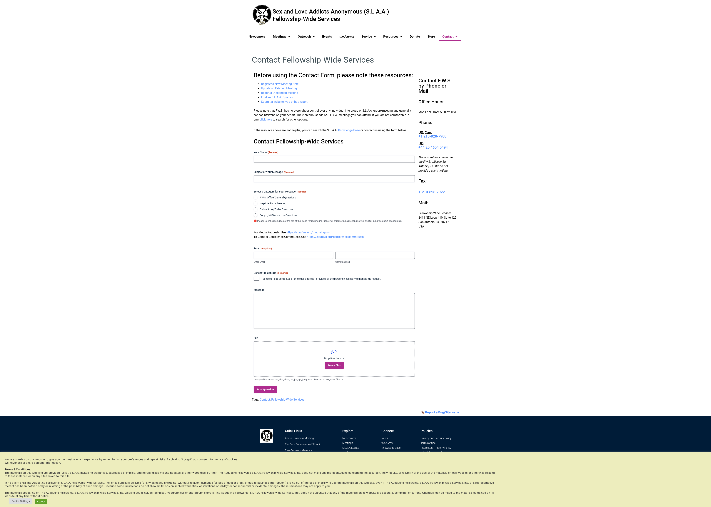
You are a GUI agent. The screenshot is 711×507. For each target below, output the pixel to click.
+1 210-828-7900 (432, 136)
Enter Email (259, 261)
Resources (390, 36)
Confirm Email (342, 261)
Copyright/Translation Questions (278, 215)
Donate (415, 36)
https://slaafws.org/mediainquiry (308, 232)
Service (366, 36)
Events (327, 36)
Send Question (265, 389)
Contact (448, 36)
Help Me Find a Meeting (273, 203)
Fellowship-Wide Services (287, 399)
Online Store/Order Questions (276, 209)
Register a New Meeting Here (279, 84)
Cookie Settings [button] (20, 501)
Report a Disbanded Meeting (279, 93)
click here (266, 119)
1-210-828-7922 (431, 192)
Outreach (304, 36)
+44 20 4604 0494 (433, 147)
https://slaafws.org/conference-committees (335, 237)
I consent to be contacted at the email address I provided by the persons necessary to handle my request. (321, 278)
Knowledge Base (349, 130)
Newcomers (257, 36)
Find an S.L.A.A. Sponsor (277, 97)
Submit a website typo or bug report (284, 101)
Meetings (279, 36)
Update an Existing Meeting (279, 88)
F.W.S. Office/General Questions (278, 197)
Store (431, 36)
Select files (334, 365)
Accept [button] (41, 501)
